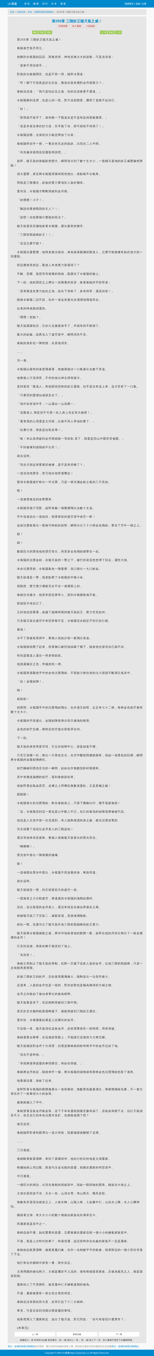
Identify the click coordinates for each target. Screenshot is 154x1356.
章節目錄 (77, 1334)
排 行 (45, 3)
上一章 (103, 32)
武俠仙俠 (21, 12)
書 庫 (36, 3)
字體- (42, 32)
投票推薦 (63, 26)
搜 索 (63, 3)
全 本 (54, 3)
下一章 (118, 32)
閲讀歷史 (129, 3)
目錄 (111, 32)
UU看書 (12, 3)
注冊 (144, 3)
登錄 (138, 3)
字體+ (48, 32)
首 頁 (27, 3)
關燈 (35, 32)
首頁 (12, 12)
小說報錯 (90, 26)
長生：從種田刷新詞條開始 (40, 12)
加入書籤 (76, 26)
